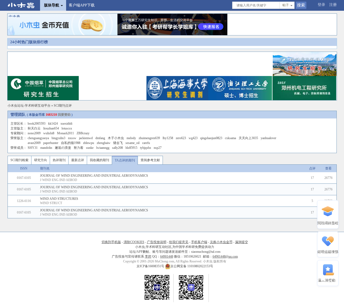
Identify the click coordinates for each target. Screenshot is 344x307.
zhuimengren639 (149, 138)
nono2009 (34, 133)
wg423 (193, 138)
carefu (146, 143)
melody (131, 138)
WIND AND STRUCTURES (59, 199)
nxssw (72, 138)
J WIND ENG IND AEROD (58, 180)
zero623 (181, 138)
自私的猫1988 (70, 143)
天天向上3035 (248, 138)
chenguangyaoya (38, 138)
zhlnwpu (88, 143)
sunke (90, 148)
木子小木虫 (116, 138)
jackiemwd (86, 138)
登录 (321, 5)
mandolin (46, 148)
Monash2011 (65, 133)
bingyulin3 (58, 138)
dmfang (100, 138)
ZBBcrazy (83, 133)
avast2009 (34, 143)
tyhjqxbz (145, 148)
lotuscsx (67, 128)
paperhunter (50, 143)
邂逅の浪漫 (63, 148)
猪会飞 (118, 143)
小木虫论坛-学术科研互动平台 (29, 105)
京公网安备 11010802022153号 (191, 266)
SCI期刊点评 (63, 105)
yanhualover (268, 138)
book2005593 (36, 123)
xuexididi (66, 123)
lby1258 (168, 138)
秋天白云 (34, 128)
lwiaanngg (102, 148)
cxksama (230, 138)
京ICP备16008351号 (151, 266)
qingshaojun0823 (211, 138)
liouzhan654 (51, 128)
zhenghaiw (103, 143)
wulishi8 (48, 133)
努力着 (78, 148)
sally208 (117, 148)
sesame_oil (132, 143)
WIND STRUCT (51, 203)
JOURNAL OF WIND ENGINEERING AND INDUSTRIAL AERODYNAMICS (94, 176)
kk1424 (53, 123)
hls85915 (131, 148)
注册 (333, 5)
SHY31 (33, 148)
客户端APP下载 (82, 5)
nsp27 (158, 148)
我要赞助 (64, 115)
